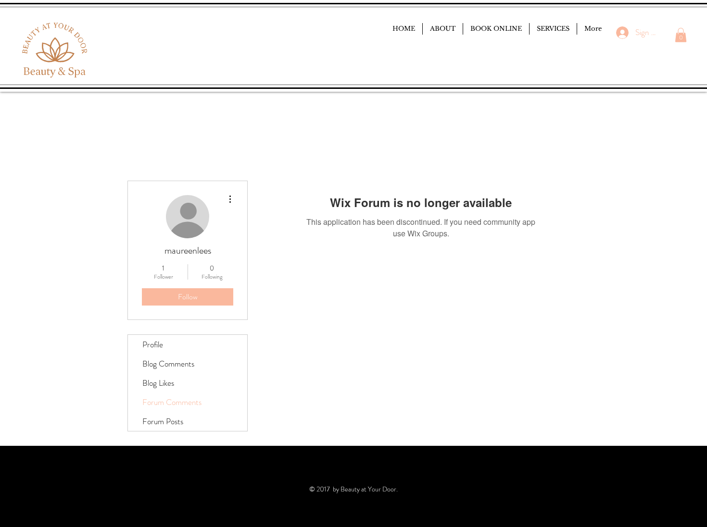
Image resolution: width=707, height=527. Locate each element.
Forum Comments (172, 402)
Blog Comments (168, 363)
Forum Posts (162, 421)
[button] (681, 35)
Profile (152, 344)
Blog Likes (158, 383)
